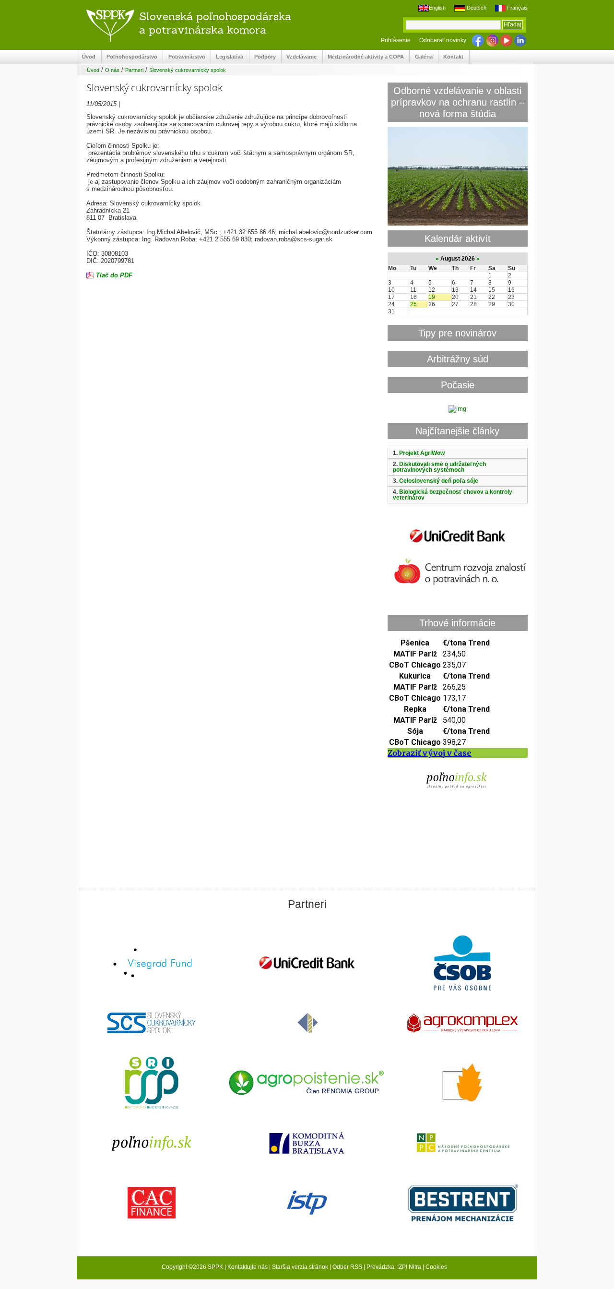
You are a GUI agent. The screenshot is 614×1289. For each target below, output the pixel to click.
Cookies (436, 1267)
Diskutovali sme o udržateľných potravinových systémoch (439, 467)
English (437, 8)
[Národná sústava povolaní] (151, 1083)
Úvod (86, 57)
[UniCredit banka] (458, 544)
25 (413, 304)
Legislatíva (227, 57)
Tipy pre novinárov (457, 332)
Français (517, 8)
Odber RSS (347, 1267)
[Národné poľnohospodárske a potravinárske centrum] (462, 1143)
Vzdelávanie (299, 57)
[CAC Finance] (151, 1203)
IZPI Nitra (409, 1267)
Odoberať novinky (442, 40)
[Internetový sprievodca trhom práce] (306, 1203)
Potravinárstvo (184, 57)
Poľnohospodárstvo (129, 57)
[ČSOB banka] (462, 964)
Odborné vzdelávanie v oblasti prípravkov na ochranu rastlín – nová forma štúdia (457, 102)
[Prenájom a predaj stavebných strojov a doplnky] (462, 1204)
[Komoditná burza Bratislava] (306, 1144)
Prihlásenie (396, 40)
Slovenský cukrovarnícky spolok (187, 70)
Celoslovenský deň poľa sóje (438, 481)
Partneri (134, 70)
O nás (112, 70)
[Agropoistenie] (306, 1084)
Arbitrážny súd (457, 358)
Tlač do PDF (114, 275)
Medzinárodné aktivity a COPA (363, 57)
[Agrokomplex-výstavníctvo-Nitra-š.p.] (462, 1024)
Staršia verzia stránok (300, 1267)
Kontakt (450, 57)
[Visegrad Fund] (151, 964)
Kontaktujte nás (247, 1267)
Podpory (262, 57)
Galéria (421, 57)
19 (431, 297)
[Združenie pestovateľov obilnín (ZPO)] (462, 1083)
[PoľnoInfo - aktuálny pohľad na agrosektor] (151, 1144)
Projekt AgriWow (422, 453)
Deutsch (475, 8)
